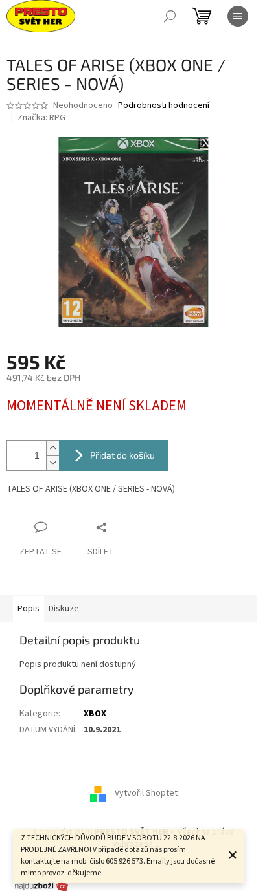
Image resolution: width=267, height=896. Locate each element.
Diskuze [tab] (64, 608)
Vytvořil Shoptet (146, 793)
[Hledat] (170, 16)
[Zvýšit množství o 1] (52, 448)
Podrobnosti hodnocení (163, 106)
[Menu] (238, 16)
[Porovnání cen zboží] (41, 885)
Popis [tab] (28, 608)
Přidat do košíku (122, 455)
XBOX (95, 713)
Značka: (41, 117)
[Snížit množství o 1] (52, 462)
